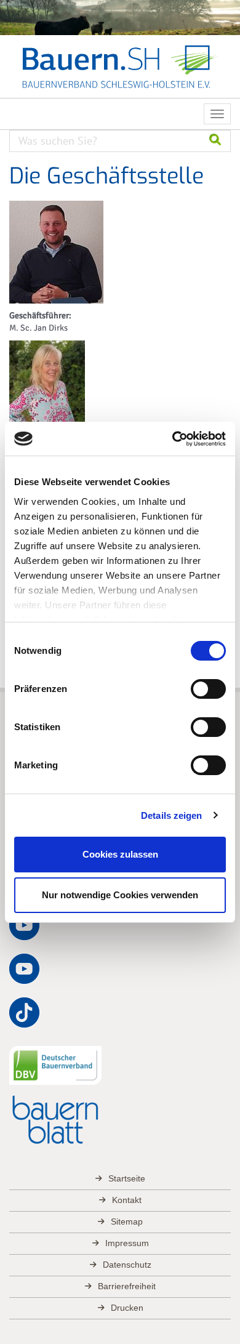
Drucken (127, 1308)
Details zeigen (171, 815)
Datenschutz (127, 1265)
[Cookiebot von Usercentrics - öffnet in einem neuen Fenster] (172, 439)
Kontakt (127, 1200)
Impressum (127, 1243)
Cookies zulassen (120, 854)
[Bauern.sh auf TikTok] (24, 1012)
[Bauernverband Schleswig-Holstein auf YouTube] (24, 925)
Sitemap (127, 1221)
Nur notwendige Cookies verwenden (120, 895)
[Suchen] (215, 141)
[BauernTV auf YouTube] (24, 969)
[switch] (208, 689)
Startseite (126, 1178)
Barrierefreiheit (127, 1286)
